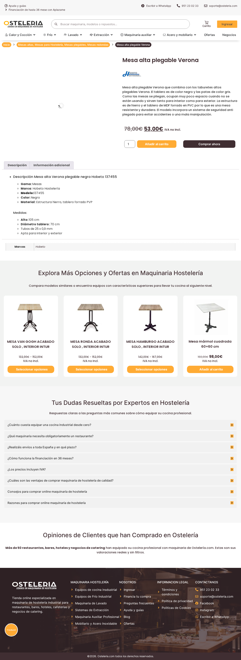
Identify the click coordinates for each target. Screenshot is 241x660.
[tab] (17, 165)
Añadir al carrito (157, 144)
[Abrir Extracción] (111, 35)
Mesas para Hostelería (49, 44)
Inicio (6, 44)
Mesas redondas (97, 44)
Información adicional (52, 165)
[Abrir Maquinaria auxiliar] (154, 35)
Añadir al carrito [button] (211, 369)
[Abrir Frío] (54, 35)
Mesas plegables (75, 44)
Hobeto (40, 247)
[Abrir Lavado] (80, 35)
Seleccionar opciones (32, 369)
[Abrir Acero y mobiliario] (195, 35)
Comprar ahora (209, 144)
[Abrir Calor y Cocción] (34, 35)
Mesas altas (25, 44)
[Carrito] (206, 22)
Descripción (17, 165)
